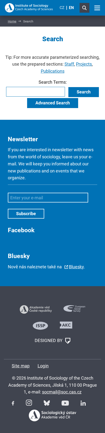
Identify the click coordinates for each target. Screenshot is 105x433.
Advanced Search (52, 102)
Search (84, 91)
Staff (69, 64)
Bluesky (76, 266)
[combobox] (35, 92)
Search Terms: (53, 82)
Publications (52, 71)
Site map (21, 365)
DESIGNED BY (49, 340)
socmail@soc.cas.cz (62, 391)
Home (12, 21)
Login (43, 365)
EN (71, 7)
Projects (84, 64)
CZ (62, 7)
